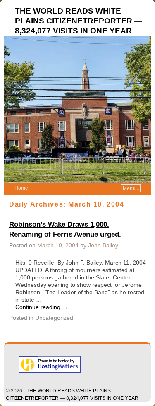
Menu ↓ (131, 188)
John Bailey (103, 245)
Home (21, 188)
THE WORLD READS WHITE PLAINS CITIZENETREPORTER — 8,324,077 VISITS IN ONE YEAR (78, 21)
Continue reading (41, 307)
